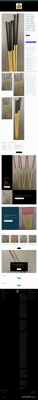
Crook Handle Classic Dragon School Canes (32, 244)
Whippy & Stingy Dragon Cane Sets (23, 244)
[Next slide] (19, 273)
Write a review (19, 285)
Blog (2, 299)
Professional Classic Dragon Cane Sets (14, 244)
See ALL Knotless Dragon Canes (19, 198)
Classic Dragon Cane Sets (5, 244)
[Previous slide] (17, 273)
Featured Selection (19, 152)
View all (19, 248)
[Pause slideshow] (21, 273)
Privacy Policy (3, 297)
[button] (2, 6)
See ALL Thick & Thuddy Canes (7, 186)
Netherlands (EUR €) (4, 397)
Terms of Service (3, 298)
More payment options (31, 43)
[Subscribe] (12, 392)
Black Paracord (27, 35)
